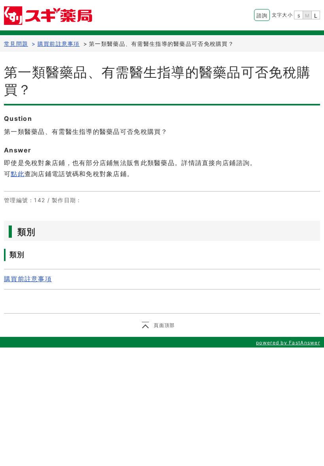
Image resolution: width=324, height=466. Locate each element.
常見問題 (16, 43)
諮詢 (262, 15)
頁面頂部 (164, 325)
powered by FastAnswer (288, 343)
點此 (17, 174)
